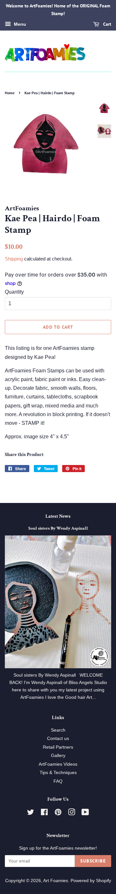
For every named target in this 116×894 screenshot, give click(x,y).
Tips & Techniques (58, 772)
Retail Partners (58, 747)
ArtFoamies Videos (58, 764)
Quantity (14, 292)
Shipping (14, 258)
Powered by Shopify (91, 880)
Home (10, 92)
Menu (19, 24)
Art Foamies (55, 880)
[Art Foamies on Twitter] (30, 813)
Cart (106, 24)
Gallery (58, 755)
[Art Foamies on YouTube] (85, 813)
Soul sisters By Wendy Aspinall (58, 528)
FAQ (58, 781)
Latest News (58, 516)
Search (58, 730)
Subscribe (93, 861)
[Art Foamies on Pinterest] (58, 813)
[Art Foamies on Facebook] (44, 813)
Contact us (58, 738)
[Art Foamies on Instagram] (71, 813)
